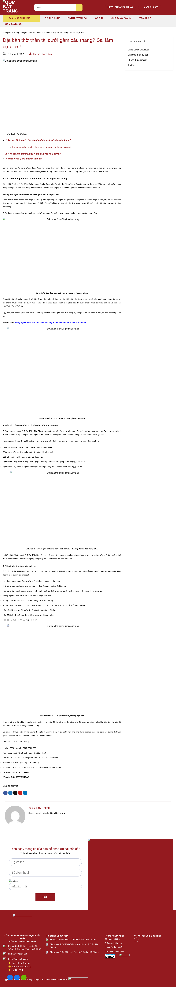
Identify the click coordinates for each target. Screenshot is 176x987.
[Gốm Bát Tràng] (16, 7)
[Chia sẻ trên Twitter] (10, 793)
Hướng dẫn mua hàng (114, 951)
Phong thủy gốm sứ (22, 32)
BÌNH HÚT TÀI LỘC (77, 18)
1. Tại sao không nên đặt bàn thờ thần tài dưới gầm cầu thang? (38, 140)
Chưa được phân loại (138, 50)
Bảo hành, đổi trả (112, 939)
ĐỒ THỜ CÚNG (52, 18)
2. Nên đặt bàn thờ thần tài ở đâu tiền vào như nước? (33, 154)
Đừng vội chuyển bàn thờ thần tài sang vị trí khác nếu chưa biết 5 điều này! (50, 322)
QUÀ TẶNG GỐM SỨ (121, 18)
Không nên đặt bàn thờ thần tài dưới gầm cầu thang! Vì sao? (41, 147)
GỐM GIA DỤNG (13, 24)
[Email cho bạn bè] (15, 793)
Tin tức (131, 65)
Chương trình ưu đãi (138, 55)
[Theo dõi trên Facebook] (136, 939)
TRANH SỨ (145, 18)
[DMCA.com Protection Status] (110, 956)
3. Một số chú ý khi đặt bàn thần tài (24, 159)
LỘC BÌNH (99, 18)
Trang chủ (7, 32)
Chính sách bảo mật (113, 943)
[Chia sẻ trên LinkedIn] (25, 793)
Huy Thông (46, 54)
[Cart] (171, 7)
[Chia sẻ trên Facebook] (5, 793)
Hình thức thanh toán (114, 947)
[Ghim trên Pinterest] (20, 793)
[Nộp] (79, 7)
